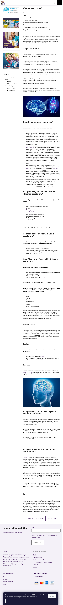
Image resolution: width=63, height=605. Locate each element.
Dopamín (25, 457)
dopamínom (39, 186)
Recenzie (35, 564)
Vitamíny (9, 81)
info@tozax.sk (39, 576)
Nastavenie (10, 601)
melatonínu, (55, 168)
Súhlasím (52, 596)
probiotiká (42, 356)
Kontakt (35, 567)
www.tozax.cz (22, 561)
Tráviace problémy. (30, 211)
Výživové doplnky (9, 77)
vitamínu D (37, 335)
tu (36, 596)
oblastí (24, 460)
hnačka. (38, 430)
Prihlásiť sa (37, 542)
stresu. (44, 277)
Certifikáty (5, 579)
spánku (44, 170)
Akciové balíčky (9, 86)
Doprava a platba (37, 557)
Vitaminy (7, 79)
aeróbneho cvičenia (27, 372)
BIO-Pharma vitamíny (12, 83)
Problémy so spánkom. (31, 210)
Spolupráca (6, 576)
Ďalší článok (52, 518)
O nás (34, 555)
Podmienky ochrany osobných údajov (42, 562)
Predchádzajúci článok (35, 518)
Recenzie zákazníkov (8, 581)
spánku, (47, 70)
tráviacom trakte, (30, 147)
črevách (56, 79)
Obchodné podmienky (39, 559)
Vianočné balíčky (11, 88)
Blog (4, 584)
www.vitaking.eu (7, 565)
